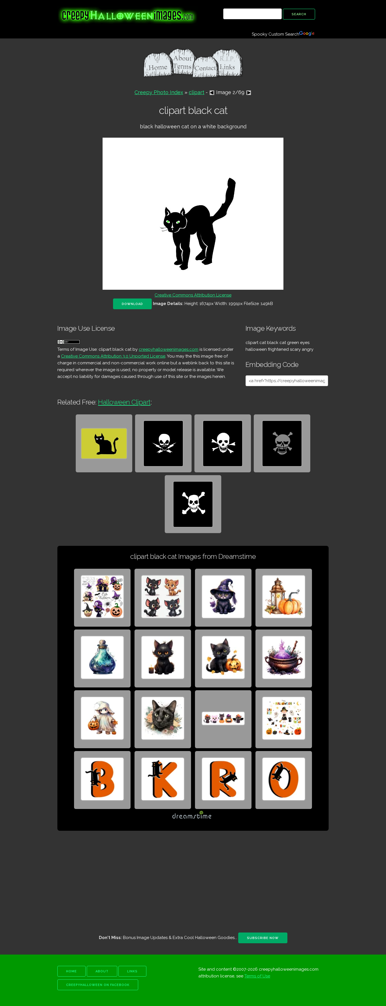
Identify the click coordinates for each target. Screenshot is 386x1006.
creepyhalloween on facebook (97, 985)
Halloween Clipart (124, 402)
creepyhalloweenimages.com (168, 349)
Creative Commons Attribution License (193, 295)
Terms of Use (257, 976)
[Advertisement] (193, 881)
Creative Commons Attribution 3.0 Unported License (113, 356)
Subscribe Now (263, 938)
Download (132, 304)
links (132, 971)
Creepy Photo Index (159, 92)
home (71, 971)
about (102, 971)
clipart (196, 92)
